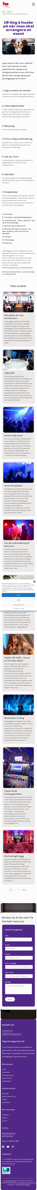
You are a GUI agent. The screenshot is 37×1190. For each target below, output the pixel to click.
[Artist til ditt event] (18, 432)
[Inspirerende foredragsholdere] (18, 786)
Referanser (5, 1115)
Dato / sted (9, 972)
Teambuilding (6, 1078)
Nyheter (9, 11)
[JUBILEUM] (18, 376)
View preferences (18, 605)
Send (10, 999)
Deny (18, 600)
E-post (8, 945)
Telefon (8, 954)
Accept (18, 595)
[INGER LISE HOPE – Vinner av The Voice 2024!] (18, 662)
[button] (34, 581)
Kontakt (22, 608)
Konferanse (5, 1072)
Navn (7, 936)
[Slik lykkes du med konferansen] (18, 319)
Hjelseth (27, 1185)
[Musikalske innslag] (18, 719)
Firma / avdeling (10, 963)
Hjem (4, 11)
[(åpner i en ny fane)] (6, 1170)
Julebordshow (6, 1081)
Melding (7, 982)
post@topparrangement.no (12, 1034)
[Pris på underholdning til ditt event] (18, 545)
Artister (4, 1099)
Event (4, 1069)
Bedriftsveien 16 (8, 1133)
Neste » (24, 890)
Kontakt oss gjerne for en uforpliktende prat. (17, 267)
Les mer (12, 1163)
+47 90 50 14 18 (7, 1031)
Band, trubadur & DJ (9, 1096)
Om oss (4, 1121)
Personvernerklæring (9, 1181)
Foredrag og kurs (7, 1075)
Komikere (5, 1093)
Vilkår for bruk (32, 1183)
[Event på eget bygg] (18, 856)
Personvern (16, 608)
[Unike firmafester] (18, 488)
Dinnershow (6, 1102)
